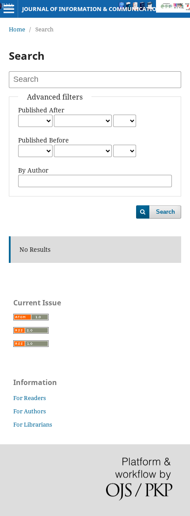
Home (17, 29)
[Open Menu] (9, 9)
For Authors (29, 411)
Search (165, 211)
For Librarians (32, 424)
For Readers (29, 398)
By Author (33, 170)
